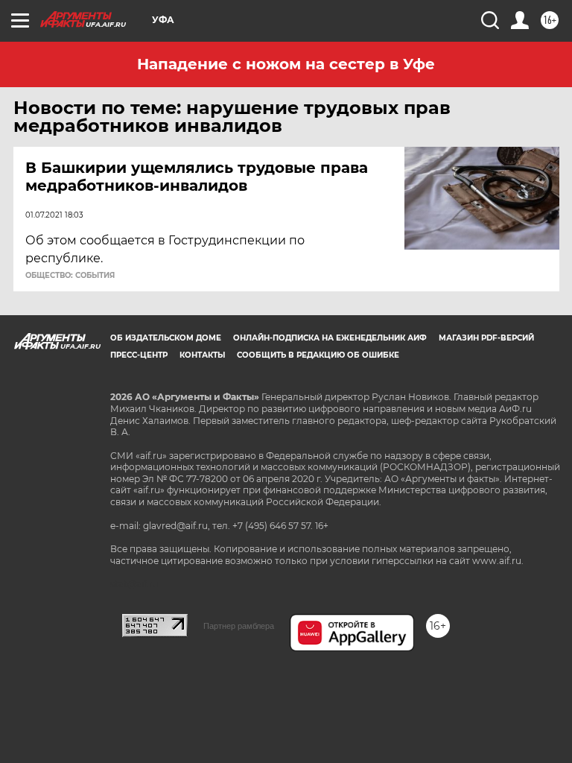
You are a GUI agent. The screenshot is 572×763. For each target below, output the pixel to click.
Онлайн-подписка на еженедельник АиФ (330, 338)
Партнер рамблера (238, 625)
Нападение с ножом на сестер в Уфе (286, 64)
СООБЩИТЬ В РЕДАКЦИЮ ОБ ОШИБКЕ (318, 355)
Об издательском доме (165, 338)
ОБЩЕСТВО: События (70, 275)
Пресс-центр (139, 355)
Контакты (202, 355)
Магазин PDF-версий (486, 338)
